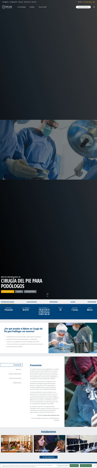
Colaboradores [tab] (17, 383)
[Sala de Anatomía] (49, 443)
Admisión (19, 291)
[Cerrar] (94, 465)
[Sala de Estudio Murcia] (17, 443)
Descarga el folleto (30, 291)
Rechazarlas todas (74, 465)
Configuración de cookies (62, 465)
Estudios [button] (32, 7)
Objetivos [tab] (18, 369)
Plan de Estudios (32, 302)
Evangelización (13, 2)
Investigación (5, 2)
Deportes (20, 2)
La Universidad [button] (21, 7)
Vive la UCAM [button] (42, 7)
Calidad (73, 302)
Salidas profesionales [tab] (15, 374)
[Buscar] (94, 7)
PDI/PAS (80, 2)
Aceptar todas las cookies (86, 465)
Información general (7, 302)
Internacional (27, 2)
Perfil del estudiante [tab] (15, 378)
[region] (48, 465)
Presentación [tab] (17, 365)
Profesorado (54, 302)
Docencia (34, 2)
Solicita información (8, 291)
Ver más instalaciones (48, 457)
